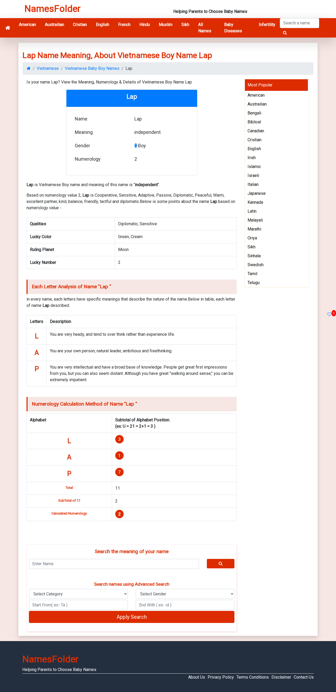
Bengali (254, 113)
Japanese (257, 193)
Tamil (252, 273)
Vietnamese (48, 68)
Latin (252, 211)
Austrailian (54, 24)
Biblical (254, 121)
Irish (252, 157)
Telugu (254, 282)
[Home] (7, 28)
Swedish (256, 264)
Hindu (144, 24)
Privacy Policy (221, 677)
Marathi (254, 229)
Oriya (252, 237)
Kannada (255, 202)
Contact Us (304, 677)
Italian (253, 184)
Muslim (165, 24)
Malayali (255, 220)
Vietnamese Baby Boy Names (92, 68)
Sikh (185, 24)
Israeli (253, 175)
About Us (196, 677)
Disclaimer (281, 677)
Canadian (256, 130)
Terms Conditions (253, 677)
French (124, 24)
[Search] (221, 563)
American (27, 24)
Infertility (267, 24)
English (102, 24)
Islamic (254, 166)
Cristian (80, 24)
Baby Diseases (233, 27)
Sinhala (254, 255)
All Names (204, 27)
